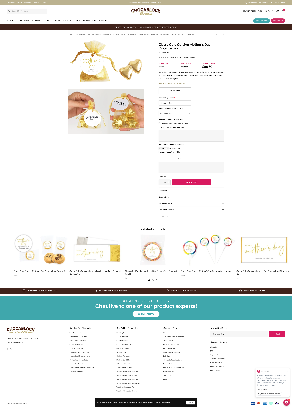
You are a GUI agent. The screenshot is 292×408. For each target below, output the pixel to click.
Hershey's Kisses (169, 364)
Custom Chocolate (76, 348)
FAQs (212, 351)
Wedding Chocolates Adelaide (127, 371)
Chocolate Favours (76, 344)
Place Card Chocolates (77, 340)
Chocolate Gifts (122, 337)
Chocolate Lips (168, 371)
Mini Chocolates (169, 348)
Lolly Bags (166, 356)
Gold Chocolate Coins (171, 344)
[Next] (222, 34)
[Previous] (218, 34)
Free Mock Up (278, 21)
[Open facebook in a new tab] (7, 348)
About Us (213, 347)
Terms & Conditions (217, 359)
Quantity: (162, 177)
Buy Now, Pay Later (217, 366)
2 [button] (153, 280)
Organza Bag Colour (167, 98)
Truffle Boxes (168, 340)
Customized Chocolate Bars (79, 360)
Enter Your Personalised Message (172, 127)
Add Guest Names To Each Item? (171, 119)
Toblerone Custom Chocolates (174, 337)
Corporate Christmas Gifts (126, 344)
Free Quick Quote (261, 21)
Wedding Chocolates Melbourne (128, 383)
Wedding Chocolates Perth (126, 387)
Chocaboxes (167, 333)
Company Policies (216, 362)
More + (165, 379)
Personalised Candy (76, 364)
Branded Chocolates (76, 333)
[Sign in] (277, 11)
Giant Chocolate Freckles (172, 352)
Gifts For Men (121, 352)
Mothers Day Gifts (123, 360)
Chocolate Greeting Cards (172, 360)
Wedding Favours (122, 333)
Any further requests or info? (169, 159)
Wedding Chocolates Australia (127, 375)
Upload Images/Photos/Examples (171, 144)
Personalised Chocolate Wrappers (81, 368)
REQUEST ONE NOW (169, 27)
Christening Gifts (122, 340)
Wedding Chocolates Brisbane (127, 379)
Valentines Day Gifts (123, 364)
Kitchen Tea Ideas (123, 356)
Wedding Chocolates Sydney (126, 391)
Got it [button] (191, 402)
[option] (41, 254)
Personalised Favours (124, 368)
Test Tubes (167, 375)
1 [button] (149, 280)
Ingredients (214, 355)
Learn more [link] (166, 402)
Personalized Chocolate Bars (79, 356)
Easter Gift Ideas (122, 348)
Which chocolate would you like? (171, 108)
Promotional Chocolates (78, 337)
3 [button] (156, 280)
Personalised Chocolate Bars (79, 352)
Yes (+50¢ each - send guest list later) (174, 123)
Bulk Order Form (216, 370)
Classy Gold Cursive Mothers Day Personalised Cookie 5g (40, 271)
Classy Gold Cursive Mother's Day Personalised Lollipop (206, 271)
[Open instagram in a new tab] (11, 348)
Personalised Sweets (77, 371)
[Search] (9, 11)
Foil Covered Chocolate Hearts (174, 368)
